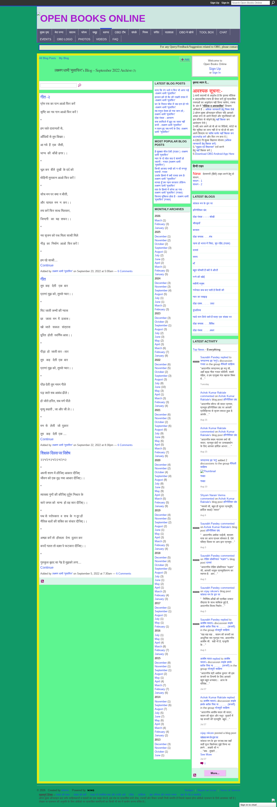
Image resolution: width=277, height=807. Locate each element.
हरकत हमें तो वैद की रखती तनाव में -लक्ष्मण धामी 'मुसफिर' (171, 99)
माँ (194, 263)
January (159, 227)
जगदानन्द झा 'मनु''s (209, 360)
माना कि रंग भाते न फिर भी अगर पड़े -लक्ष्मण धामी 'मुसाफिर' (172, 92)
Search (273, 2)
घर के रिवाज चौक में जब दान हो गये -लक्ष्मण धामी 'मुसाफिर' (171, 106)
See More (206, 754)
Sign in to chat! (248, 805)
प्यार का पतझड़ (200, 296)
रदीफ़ (131, 794)
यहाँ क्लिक (221, 119)
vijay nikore (207, 733)
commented (207, 396)
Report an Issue (207, 790)
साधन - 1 (197, 180)
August (159, 251)
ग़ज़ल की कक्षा (63, 794)
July (157, 255)
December (161, 236)
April (157, 262)
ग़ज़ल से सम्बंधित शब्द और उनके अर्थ (108, 794)
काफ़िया (141, 794)
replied (224, 357)
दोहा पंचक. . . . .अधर (203, 330)
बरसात (196, 229)
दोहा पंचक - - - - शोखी (204, 216)
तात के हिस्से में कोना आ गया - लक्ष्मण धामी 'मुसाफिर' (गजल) (169, 191)
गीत (43, 279)
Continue (47, 265)
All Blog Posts (47, 58)
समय (195, 256)
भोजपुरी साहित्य (222, 630)
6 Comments (125, 271)
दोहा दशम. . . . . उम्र (203, 303)
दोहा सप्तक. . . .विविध (203, 323)
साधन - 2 (197, 184)
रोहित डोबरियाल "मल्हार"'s (216, 559)
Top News (198, 349)
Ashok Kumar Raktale (213, 392)
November (161, 240)
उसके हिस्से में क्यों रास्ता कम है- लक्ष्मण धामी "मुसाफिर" (170, 177)
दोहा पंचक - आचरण (164, 117)
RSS (42, 581)
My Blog (64, 58)
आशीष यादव (206, 658)
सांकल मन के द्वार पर (203, 203)
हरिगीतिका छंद (199, 210)
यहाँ (198, 150)
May (157, 340)
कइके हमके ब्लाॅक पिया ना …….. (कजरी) (217, 625)
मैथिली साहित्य (227, 364)
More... (215, 773)
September (161, 247)
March (158, 220)
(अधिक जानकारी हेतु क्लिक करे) (212, 142)
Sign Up (214, 2)
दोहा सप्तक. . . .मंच (202, 236)
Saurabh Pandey (210, 357)
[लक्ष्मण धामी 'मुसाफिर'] (45, 79)
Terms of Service (230, 790)
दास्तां (195, 250)
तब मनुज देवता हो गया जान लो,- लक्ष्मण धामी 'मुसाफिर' (170, 112)
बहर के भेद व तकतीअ (190, 794)
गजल (202, 364)
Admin (65, 790)
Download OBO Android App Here (214, 153)
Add (187, 59)
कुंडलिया (197, 310)
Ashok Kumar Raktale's (217, 527)
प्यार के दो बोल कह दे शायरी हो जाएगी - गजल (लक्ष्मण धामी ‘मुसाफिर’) (169, 161)
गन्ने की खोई (199, 276)
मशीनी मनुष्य (198, 283)
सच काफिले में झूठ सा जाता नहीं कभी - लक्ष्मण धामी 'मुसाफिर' (170, 123)
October (159, 244)
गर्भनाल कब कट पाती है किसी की (208, 290)
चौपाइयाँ (196, 223)
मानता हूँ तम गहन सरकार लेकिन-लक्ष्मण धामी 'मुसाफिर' (170, 184)
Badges (189, 790)
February (160, 224)
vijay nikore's (211, 591)
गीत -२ (45, 97)
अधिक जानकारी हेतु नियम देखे (219, 109)
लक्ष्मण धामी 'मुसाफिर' (62, 271)
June (157, 259)
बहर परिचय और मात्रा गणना (162, 794)
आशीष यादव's (207, 623)
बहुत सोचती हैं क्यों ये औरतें (205, 270)
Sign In (225, 2)
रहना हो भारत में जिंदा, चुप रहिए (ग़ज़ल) (211, 243)
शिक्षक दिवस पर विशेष (55, 453)
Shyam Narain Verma (212, 495)
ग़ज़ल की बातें (80, 794)
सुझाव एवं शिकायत (204, 146)
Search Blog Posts (80, 85)
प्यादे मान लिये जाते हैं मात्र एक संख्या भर (212, 316)
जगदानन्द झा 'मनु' (208, 460)
